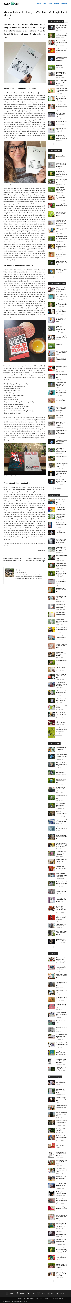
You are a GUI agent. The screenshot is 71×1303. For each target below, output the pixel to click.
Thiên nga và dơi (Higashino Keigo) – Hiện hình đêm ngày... (61, 450)
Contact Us (47, 1298)
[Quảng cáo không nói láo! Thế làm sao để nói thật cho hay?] (51, 1006)
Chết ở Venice (59, 415)
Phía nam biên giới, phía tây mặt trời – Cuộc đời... (62, 473)
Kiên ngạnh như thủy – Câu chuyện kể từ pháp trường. (61, 42)
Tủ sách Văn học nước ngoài (57, 283)
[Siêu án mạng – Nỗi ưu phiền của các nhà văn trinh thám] (51, 156)
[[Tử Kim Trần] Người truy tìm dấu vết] (51, 749)
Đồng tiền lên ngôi (60, 1020)
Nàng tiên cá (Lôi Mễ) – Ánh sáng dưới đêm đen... (61, 781)
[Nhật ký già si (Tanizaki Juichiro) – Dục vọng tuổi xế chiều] (51, 27)
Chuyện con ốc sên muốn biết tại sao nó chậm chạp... (61, 98)
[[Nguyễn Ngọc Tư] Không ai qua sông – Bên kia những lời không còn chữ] (51, 606)
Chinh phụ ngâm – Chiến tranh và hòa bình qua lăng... (62, 621)
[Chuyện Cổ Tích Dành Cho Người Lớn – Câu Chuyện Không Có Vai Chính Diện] (51, 637)
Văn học (50, 3)
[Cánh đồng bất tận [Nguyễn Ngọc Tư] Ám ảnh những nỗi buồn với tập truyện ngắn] (51, 732)
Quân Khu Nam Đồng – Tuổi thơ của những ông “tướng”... (61, 549)
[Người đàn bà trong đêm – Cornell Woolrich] (51, 941)
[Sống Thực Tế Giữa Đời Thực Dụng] (51, 1130)
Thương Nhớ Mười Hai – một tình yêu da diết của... (62, 646)
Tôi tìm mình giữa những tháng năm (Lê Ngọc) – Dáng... (61, 573)
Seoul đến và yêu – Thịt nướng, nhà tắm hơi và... (61, 1091)
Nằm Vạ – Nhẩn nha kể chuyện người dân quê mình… (61, 629)
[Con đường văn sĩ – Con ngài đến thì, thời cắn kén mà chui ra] (51, 1274)
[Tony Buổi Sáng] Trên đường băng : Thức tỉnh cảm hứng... (61, 1036)
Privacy (41, 1298)
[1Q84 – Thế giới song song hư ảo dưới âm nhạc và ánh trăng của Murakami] (51, 311)
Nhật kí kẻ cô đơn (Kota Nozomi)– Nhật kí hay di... (61, 181)
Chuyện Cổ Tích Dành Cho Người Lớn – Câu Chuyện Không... (61, 637)
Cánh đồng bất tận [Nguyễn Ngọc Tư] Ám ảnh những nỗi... (61, 729)
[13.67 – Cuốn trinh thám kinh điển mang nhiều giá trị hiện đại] (51, 900)
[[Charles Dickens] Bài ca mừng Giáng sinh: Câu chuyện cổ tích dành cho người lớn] (51, 1225)
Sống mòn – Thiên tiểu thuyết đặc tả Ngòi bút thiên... (61, 557)
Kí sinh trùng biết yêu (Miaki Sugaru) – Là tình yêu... (62, 263)
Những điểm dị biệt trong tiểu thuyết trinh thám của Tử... (61, 875)
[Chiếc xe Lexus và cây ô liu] (51, 1029)
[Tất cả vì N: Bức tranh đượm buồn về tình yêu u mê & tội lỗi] (51, 230)
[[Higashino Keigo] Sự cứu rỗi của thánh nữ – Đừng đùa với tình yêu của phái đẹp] (51, 917)
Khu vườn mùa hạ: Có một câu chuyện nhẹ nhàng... (61, 214)
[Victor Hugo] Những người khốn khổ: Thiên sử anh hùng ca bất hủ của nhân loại (35, 560)
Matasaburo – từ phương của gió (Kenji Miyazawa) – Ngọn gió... (61, 137)
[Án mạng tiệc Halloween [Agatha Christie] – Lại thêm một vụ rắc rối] (51, 908)
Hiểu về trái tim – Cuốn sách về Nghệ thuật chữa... (61, 1162)
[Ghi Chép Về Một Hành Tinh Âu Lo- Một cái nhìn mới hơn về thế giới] (51, 1114)
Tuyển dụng (64, 3)
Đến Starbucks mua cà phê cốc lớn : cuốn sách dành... (62, 976)
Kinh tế (44, 3)
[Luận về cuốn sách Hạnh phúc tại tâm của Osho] (51, 1170)
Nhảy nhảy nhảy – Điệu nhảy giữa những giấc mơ (61, 392)
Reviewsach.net (21, 1298)
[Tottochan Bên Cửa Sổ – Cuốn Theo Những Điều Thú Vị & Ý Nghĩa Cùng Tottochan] (51, 254)
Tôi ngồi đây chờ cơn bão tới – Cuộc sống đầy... (61, 1099)
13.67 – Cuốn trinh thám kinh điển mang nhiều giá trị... (61, 900)
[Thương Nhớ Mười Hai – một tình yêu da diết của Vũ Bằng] (51, 646)
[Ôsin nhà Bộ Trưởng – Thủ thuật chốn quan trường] (51, 359)
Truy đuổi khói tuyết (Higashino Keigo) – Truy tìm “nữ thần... (61, 805)
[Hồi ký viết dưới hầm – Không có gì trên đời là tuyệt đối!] (51, 289)
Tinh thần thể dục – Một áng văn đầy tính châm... (61, 581)
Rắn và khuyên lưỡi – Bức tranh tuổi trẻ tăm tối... (61, 205)
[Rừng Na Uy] (51, 67)
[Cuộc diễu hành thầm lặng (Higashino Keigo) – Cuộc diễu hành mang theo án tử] (51, 246)
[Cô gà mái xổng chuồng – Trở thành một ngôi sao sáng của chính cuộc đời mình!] (51, 106)
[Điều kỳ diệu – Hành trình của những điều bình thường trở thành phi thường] (51, 409)
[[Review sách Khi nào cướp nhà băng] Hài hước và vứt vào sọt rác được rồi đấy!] (51, 1061)
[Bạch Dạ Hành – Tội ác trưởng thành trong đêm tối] (51, 933)
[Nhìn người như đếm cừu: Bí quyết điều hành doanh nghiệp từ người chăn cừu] (51, 1052)
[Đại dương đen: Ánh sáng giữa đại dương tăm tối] (51, 1082)
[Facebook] (16, 581)
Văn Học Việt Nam (54, 495)
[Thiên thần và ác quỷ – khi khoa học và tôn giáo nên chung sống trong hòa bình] (51, 868)
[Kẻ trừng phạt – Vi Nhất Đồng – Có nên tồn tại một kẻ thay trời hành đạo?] (51, 789)
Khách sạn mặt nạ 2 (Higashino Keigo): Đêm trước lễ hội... (61, 853)
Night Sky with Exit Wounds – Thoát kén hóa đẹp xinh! (61, 74)
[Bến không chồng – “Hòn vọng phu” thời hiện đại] (51, 654)
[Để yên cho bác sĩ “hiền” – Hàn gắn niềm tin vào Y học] (51, 1137)
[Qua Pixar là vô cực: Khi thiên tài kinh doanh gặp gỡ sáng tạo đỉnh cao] (51, 984)
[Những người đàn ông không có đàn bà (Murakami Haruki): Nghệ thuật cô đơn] (51, 432)
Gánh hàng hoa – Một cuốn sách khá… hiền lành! (61, 598)
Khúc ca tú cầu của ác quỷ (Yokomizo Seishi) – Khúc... (61, 764)
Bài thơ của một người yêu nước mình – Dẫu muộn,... (61, 50)
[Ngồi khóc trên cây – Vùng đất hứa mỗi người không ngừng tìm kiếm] (51, 516)
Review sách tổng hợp (55, 1076)
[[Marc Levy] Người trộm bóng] (51, 458)
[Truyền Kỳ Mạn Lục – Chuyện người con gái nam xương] (51, 525)
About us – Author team (32, 1298)
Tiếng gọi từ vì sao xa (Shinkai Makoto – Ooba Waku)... (61, 59)
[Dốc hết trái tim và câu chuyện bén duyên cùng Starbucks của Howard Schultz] (51, 1044)
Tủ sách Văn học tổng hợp (56, 21)
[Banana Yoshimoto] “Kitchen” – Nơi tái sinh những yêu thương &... (61, 222)
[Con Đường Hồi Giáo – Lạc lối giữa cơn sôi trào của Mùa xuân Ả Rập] (51, 1241)
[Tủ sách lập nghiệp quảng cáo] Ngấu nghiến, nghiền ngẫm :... (61, 959)
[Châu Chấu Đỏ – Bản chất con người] (51, 130)
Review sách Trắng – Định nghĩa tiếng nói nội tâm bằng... (62, 424)
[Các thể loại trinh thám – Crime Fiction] (51, 861)
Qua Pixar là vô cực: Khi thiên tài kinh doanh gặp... (61, 984)
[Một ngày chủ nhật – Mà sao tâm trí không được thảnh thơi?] (51, 684)
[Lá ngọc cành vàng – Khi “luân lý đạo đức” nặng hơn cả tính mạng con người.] (51, 590)
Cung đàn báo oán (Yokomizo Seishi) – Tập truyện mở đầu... (61, 891)
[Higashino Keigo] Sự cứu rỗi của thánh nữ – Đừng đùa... (61, 917)
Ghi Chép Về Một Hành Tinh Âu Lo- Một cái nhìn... (61, 1114)
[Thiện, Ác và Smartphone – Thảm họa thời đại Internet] (51, 1233)
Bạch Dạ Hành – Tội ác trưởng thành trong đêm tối (61, 933)
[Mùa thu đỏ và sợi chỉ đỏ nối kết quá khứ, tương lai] (51, 662)
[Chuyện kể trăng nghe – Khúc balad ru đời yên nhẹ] (51, 296)
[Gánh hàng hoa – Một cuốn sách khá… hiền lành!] (51, 598)
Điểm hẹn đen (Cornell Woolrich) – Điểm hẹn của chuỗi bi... (61, 756)
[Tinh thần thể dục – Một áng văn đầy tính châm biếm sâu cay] (51, 581)
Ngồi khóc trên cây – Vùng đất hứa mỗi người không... (61, 516)
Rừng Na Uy (59, 65)
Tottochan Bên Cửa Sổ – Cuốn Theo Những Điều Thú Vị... (61, 254)
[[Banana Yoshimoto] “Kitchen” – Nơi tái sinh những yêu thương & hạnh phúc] (51, 222)
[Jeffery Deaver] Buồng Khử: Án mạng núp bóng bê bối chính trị (12, 559)
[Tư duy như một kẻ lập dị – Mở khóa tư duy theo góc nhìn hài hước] (51, 999)
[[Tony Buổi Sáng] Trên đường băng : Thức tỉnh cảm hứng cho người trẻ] (51, 1036)
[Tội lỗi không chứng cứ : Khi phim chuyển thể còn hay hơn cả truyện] (51, 813)
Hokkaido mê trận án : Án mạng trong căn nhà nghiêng (61, 828)
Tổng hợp (56, 3)
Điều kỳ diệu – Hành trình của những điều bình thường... (61, 409)
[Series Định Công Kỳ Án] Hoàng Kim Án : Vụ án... (61, 837)
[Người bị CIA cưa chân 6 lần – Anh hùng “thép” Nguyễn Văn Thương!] (51, 1145)
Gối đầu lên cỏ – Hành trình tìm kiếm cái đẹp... (61, 376)
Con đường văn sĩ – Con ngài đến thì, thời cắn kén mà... (61, 1274)
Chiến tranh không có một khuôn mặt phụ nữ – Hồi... (61, 1208)
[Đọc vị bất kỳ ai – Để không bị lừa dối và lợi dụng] (51, 1069)
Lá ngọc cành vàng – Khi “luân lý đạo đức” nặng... (61, 590)
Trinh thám (38, 3)
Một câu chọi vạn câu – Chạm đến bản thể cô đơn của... (61, 337)
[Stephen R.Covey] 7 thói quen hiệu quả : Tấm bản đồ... (61, 967)
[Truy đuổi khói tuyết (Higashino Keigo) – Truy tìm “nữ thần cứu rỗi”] (51, 805)
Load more (57, 144)
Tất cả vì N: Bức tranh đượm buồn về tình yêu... (61, 230)
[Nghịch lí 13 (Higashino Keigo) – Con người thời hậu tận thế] (51, 82)
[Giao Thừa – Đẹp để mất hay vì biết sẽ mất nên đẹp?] (51, 676)
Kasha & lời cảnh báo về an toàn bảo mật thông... (62, 465)
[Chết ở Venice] (51, 417)
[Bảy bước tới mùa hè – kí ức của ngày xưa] (51, 722)
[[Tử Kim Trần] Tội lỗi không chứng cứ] (51, 925)
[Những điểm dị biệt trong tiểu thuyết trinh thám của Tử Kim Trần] (51, 875)
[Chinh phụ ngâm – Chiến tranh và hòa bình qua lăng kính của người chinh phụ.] (51, 621)
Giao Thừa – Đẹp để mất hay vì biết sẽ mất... (61, 676)
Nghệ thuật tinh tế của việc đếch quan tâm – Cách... (61, 1217)
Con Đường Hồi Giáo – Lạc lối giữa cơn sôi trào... (61, 1241)
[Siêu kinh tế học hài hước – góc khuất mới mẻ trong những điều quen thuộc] (51, 1014)
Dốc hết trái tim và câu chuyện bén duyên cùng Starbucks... (62, 1044)
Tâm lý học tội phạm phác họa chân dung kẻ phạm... (61, 1200)
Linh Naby (7, 18)
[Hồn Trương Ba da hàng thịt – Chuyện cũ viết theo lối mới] (51, 1257)
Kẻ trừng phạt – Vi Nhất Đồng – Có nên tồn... (61, 789)
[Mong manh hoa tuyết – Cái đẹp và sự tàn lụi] (51, 35)
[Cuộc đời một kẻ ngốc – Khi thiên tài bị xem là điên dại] (51, 353)
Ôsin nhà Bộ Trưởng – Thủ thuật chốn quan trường (61, 360)
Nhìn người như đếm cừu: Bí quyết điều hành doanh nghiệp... (61, 1052)
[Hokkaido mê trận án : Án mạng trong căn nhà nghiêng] (51, 828)
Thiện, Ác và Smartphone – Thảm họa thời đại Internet (61, 1233)
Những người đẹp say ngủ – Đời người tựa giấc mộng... (61, 165)
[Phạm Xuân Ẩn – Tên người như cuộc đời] (51, 1178)
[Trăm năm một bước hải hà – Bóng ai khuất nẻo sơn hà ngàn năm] (51, 565)
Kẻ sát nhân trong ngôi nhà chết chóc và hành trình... (61, 883)
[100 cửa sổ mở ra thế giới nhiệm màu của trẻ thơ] (51, 692)
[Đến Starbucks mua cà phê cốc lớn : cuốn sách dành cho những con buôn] (51, 976)
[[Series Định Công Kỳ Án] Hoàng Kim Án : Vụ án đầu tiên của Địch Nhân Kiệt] (51, 837)
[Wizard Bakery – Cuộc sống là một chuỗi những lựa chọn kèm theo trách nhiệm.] (51, 400)
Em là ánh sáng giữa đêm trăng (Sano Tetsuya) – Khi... (61, 384)
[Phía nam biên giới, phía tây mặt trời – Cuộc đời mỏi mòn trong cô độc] (51, 473)
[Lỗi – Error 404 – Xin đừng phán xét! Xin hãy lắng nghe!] (51, 1185)
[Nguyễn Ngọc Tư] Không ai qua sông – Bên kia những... (61, 606)
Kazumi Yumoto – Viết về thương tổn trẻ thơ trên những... (61, 1266)
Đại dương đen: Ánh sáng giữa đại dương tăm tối (61, 1083)
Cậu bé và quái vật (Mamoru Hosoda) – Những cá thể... (61, 189)
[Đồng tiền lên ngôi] (51, 1022)
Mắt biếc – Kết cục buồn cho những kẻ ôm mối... (61, 501)
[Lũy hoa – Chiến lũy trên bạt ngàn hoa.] (51, 509)
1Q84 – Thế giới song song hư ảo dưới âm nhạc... (61, 311)
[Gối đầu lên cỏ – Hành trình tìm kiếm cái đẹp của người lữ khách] (51, 376)
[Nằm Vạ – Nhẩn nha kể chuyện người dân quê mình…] (51, 629)
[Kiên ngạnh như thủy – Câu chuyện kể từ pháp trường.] (51, 42)
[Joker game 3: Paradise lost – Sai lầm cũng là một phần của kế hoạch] (51, 238)
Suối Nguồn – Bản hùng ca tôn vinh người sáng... (61, 368)
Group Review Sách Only (57, 1298)
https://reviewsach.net (20, 572)
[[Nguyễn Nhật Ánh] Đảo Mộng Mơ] (51, 707)
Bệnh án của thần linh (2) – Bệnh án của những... (61, 197)
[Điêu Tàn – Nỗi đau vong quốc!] (51, 669)
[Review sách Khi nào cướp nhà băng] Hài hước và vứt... (61, 1061)
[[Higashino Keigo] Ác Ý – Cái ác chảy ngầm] (51, 821)
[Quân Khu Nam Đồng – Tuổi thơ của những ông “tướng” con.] (51, 549)
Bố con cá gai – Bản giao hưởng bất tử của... (61, 320)
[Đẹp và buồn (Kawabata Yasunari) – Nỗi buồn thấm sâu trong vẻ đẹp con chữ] (51, 328)
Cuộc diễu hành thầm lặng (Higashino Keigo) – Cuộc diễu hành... (61, 246)
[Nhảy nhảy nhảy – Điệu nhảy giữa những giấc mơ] (51, 392)
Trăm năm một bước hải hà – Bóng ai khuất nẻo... (61, 565)
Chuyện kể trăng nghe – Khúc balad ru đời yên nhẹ (61, 296)
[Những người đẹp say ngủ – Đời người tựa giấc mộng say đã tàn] (51, 165)
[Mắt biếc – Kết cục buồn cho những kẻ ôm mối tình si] (51, 501)
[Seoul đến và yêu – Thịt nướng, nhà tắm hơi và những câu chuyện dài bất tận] (51, 1091)
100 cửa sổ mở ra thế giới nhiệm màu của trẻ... (61, 692)
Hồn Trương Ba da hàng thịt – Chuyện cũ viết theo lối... (62, 1257)
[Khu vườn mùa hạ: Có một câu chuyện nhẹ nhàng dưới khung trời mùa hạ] (51, 214)
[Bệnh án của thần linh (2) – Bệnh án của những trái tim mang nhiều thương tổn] (51, 197)
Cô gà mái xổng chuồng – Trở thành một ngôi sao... (61, 106)
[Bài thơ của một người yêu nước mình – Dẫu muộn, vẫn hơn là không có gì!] (51, 50)
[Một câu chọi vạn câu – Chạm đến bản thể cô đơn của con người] (51, 337)
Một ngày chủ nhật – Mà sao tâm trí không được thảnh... (61, 684)
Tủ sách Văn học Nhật (55, 150)
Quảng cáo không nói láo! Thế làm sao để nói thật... (61, 1006)
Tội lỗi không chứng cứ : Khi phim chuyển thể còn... (61, 813)
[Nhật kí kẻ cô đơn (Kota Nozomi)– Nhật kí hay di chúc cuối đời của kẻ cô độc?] (51, 181)
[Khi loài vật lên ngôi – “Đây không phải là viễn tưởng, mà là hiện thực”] (51, 114)
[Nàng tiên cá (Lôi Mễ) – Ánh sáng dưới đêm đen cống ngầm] (51, 780)
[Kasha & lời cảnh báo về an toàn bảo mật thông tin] (51, 465)
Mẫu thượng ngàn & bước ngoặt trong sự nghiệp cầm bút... (61, 541)
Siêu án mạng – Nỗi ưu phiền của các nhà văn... (61, 156)
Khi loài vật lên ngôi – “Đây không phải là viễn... (61, 115)
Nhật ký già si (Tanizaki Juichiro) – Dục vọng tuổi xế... (61, 27)
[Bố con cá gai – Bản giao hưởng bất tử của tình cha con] (51, 320)
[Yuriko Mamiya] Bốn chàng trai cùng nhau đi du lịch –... (61, 1154)
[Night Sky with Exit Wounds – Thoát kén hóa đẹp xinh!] (51, 74)
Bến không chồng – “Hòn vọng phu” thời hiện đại (61, 654)
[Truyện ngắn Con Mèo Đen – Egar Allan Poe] (51, 1193)
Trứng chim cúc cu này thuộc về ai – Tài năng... (61, 797)
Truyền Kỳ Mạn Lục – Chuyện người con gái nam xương (61, 524)
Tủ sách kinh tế (53, 953)
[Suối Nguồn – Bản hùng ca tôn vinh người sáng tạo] (51, 368)
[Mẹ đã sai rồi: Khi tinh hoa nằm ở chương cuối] (51, 123)
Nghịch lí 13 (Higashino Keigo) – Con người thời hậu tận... (61, 82)
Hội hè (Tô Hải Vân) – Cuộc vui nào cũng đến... (61, 532)
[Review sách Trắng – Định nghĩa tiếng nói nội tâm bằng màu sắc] (51, 424)
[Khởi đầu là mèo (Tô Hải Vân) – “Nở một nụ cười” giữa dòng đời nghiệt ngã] (51, 700)
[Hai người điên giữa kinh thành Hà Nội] (51, 614)
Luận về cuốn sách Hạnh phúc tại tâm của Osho (61, 1170)
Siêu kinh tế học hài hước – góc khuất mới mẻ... (61, 1014)
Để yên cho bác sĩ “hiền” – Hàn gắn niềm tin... (61, 1137)
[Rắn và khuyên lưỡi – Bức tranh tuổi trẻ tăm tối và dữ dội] (51, 205)
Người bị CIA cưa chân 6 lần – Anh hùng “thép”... (61, 1145)
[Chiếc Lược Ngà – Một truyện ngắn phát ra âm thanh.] (51, 90)
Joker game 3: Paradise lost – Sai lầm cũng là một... (61, 238)
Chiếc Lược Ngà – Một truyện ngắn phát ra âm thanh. (62, 90)
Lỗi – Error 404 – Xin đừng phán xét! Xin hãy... (61, 1185)
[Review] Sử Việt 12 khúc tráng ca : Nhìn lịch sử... (61, 714)
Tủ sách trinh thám (54, 743)
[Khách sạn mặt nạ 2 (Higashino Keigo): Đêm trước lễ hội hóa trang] (51, 853)
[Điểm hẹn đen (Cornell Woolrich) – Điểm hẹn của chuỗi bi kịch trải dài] (51, 756)
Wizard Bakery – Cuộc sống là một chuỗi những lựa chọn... (61, 400)
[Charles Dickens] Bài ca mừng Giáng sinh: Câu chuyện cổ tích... (61, 1225)
